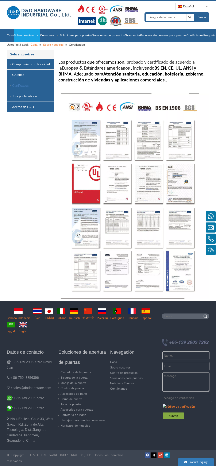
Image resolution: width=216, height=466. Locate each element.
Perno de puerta (71, 399)
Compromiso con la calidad (31, 64)
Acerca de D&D (23, 107)
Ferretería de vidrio (73, 415)
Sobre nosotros (120, 367)
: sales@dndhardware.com (29, 388)
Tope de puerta (71, 404)
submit (173, 416)
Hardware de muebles (75, 425)
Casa (113, 362)
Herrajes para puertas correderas (83, 420)
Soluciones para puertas (126, 378)
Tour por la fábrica (24, 96)
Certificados (20, 85)
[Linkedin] (167, 455)
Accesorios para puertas (77, 409)
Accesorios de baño (74, 393)
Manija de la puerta (73, 383)
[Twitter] (154, 455)
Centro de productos (124, 372)
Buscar (201, 17)
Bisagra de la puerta (74, 377)
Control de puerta (72, 388)
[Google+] (160, 455)
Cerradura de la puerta (76, 372)
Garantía (18, 75)
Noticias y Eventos (122, 383)
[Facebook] (147, 455)
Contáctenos (118, 388)
